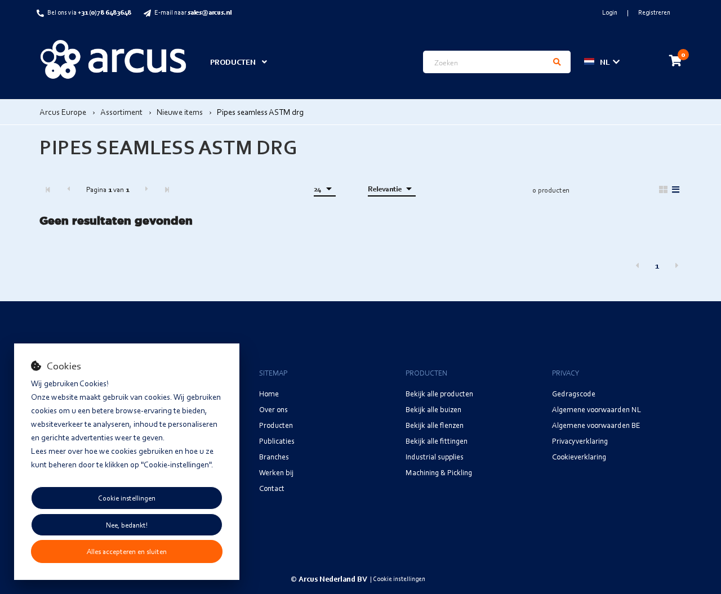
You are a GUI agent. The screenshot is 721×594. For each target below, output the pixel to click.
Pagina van (107, 189)
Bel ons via (89, 12)
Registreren (654, 12)
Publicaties (277, 440)
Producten (276, 425)
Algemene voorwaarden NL (596, 409)
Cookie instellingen (126, 497)
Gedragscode (573, 393)
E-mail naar (193, 12)
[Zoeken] (557, 62)
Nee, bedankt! (127, 524)
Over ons (273, 409)
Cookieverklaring (579, 456)
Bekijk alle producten (439, 393)
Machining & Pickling (439, 472)
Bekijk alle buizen (433, 409)
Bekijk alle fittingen (437, 440)
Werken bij (276, 472)
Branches (274, 456)
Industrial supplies (435, 456)
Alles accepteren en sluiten (127, 551)
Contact (271, 488)
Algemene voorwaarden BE (596, 425)
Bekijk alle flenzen (435, 425)
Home (269, 393)
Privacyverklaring (580, 440)
